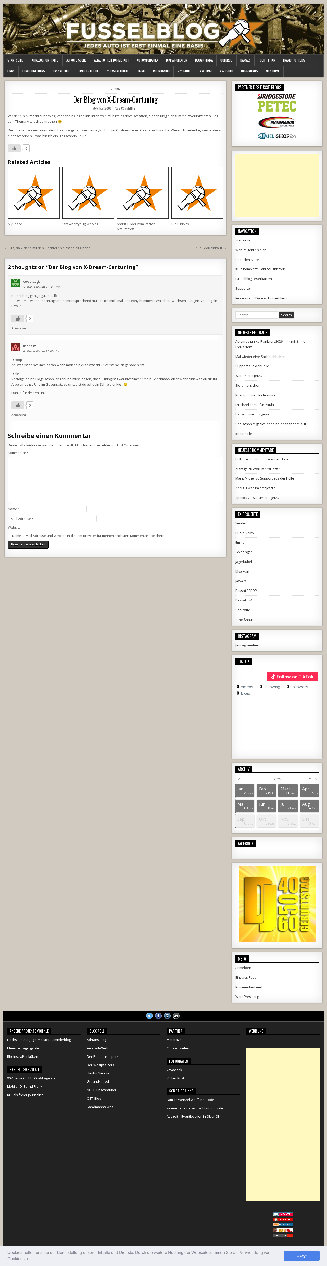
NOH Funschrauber (101, 1090)
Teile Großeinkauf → (210, 247)
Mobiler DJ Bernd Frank (24, 1086)
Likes (243, 693)
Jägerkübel (243, 561)
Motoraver (175, 1039)
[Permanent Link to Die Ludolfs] (197, 193)
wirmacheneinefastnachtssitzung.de (195, 1108)
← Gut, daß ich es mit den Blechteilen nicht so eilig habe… (49, 247)
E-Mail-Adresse (21, 518)
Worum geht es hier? (251, 250)
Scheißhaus (244, 619)
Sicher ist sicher (247, 385)
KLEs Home (272, 70)
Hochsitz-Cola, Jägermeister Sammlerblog (39, 1039)
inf (25, 345)
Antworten (18, 328)
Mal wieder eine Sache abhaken (260, 356)
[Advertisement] (277, 185)
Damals (245, 60)
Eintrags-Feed (245, 977)
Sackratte (242, 610)
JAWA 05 (241, 581)
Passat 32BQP (246, 590)
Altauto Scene (76, 60)
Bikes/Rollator (176, 60)
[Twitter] (149, 1016)
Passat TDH (61, 70)
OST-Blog (94, 1098)
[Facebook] (158, 1016)
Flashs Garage (98, 1073)
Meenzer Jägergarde (23, 1048)
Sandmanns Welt (100, 1106)
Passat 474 (243, 600)
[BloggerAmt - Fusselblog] (283, 1220)
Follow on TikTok (294, 677)
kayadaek (174, 1069)
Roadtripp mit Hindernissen (256, 395)
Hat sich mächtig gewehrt (254, 414)
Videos (245, 687)
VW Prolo (226, 70)
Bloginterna (204, 60)
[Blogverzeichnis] (283, 1225)
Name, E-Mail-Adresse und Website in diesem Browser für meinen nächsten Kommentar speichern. (88, 535)
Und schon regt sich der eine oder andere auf (270, 424)
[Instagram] (167, 1016)
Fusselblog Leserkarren (253, 278)
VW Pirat (206, 70)
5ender (241, 523)
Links (11, 70)
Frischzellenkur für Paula (254, 404)
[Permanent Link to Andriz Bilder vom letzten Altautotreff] (142, 193)
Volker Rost (175, 1078)
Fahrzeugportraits (45, 60)
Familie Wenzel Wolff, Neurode (190, 1099)
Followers (297, 687)
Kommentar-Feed (248, 987)
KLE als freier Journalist (25, 1094)
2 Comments (127, 108)
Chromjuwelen (178, 1048)
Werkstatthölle (117, 70)
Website (14, 527)
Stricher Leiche (87, 70)
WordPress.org (247, 996)
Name (14, 509)
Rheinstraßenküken (22, 1056)
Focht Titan (267, 60)
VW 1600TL (185, 70)
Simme (141, 70)
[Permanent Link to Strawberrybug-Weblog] (88, 193)
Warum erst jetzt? (248, 375)
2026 (277, 779)
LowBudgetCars (33, 70)
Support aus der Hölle (252, 366)
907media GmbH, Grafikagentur (31, 1078)
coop (27, 281)
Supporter (243, 288)
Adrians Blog (96, 1039)
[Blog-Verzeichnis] (283, 1215)
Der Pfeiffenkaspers (103, 1056)
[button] (30, 1259)
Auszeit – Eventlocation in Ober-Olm (194, 1116)
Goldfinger (243, 552)
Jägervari (242, 571)
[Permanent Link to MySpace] (34, 193)
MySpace (15, 224)
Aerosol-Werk (97, 1048)
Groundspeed (98, 1081)
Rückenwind (161, 70)
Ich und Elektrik (247, 433)
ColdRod (226, 60)
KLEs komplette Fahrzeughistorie (260, 269)
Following (270, 687)
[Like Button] (14, 148)
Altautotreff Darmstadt (111, 60)
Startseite (15, 60)
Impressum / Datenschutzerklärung (262, 298)
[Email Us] (176, 1016)
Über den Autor (247, 259)
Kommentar (18, 452)
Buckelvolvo (244, 533)
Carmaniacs (249, 70)
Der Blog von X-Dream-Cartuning (115, 99)
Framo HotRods (294, 60)
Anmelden (243, 967)
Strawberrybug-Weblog (80, 224)
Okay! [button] (302, 1256)
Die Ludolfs (180, 224)
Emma (240, 542)
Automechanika (147, 60)
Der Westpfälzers (100, 1065)
